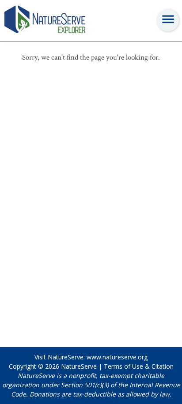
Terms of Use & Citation (139, 366)
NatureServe (79, 366)
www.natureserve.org (117, 357)
